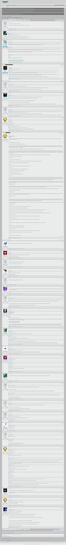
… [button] (15, 20)
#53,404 (62, 66)
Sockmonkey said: (11, 439)
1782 (12, 20)
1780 (9, 20)
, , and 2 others (16, 62)
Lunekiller (6, 534)
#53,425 (62, 423)
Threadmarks (3, 132)
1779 (7, 20)
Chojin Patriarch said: (11, 339)
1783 (14, 20)
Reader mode (8, 80)
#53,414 (62, 278)
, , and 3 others (16, 398)
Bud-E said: (10, 403)
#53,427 (62, 447)
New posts (3, 6)
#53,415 (62, 287)
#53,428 (62, 488)
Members (13, 5)
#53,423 (62, 401)
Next (18, 20)
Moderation (3, 64)
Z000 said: (10, 253)
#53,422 (62, 383)
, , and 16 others (17, 248)
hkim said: (10, 42)
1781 (10, 20)
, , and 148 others (15, 237)
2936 (16, 20)
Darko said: (10, 453)
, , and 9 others (16, 344)
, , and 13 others (16, 293)
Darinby (11, 534)
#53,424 (62, 412)
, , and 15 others (16, 326)
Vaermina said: (11, 84)
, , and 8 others (16, 105)
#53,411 (62, 251)
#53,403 (62, 40)
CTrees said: (10, 449)
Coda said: (11, 70)
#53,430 (62, 507)
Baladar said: (10, 33)
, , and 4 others (15, 353)
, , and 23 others (16, 306)
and (13, 284)
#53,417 (62, 309)
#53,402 (62, 31)
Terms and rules (55, 542)
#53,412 (62, 260)
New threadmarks (7, 6)
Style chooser (3, 542)
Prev (3, 20)
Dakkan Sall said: (11, 464)
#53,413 (62, 269)
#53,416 (62, 296)
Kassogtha (21, 534)
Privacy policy (59, 542)
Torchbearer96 (13, 534)
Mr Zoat (3, 18)
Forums (4, 5)
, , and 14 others (16, 266)
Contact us (51, 542)
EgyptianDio (8, 534)
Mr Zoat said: (10, 271)
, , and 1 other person (16, 130)
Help (61, 542)
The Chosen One (17, 534)
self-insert (10, 18)
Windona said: (11, 500)
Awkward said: (11, 425)
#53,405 (62, 82)
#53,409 (62, 134)
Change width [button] (7, 542)
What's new (8, 5)
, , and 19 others (15, 78)
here (30, 8)
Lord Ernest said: (11, 298)
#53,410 (62, 241)
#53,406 (62, 93)
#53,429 (62, 498)
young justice (13, 18)
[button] (11, 5)
